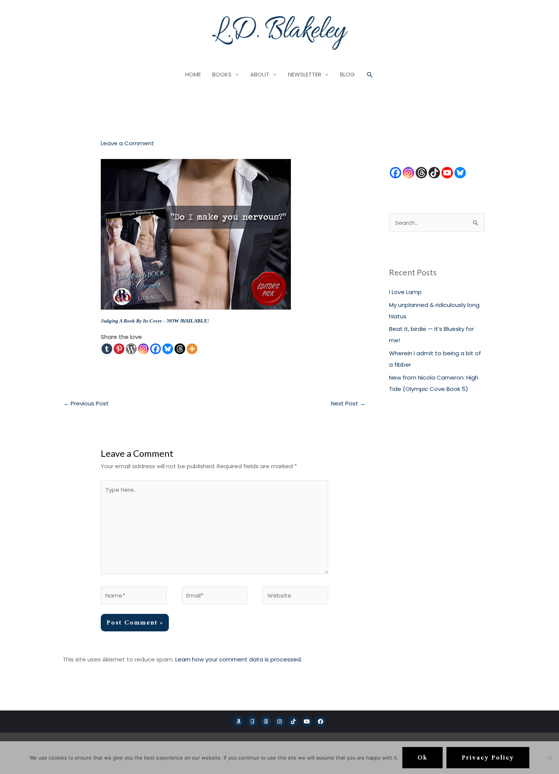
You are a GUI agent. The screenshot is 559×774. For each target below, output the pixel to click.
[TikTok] (434, 172)
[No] (549, 757)
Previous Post (86, 403)
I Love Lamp (405, 292)
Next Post (348, 403)
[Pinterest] (119, 348)
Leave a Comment (127, 143)
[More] (192, 348)
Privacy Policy (488, 757)
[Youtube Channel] (447, 172)
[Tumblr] (107, 348)
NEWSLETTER (304, 74)
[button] (370, 75)
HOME (193, 74)
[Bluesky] (167, 348)
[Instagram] (143, 348)
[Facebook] (155, 348)
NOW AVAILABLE (187, 321)
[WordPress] (131, 348)
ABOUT (259, 74)
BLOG (347, 74)
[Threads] (180, 348)
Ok (422, 757)
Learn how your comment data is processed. (238, 659)
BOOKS (222, 74)
